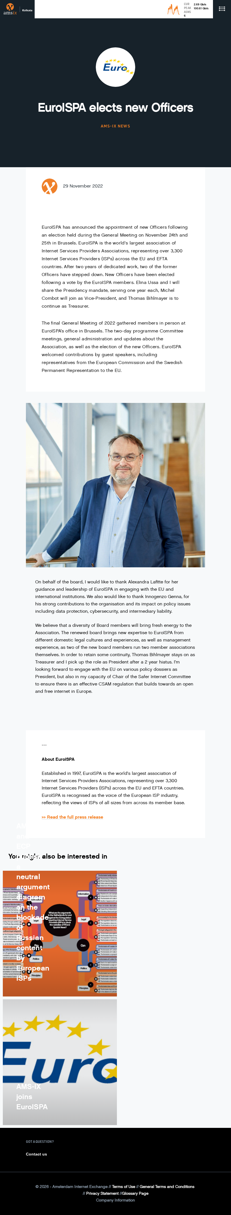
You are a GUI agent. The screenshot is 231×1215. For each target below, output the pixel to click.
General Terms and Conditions (167, 1186)
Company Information (115, 1200)
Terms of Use (123, 1186)
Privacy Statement (102, 1193)
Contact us (36, 1154)
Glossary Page (135, 1193)
